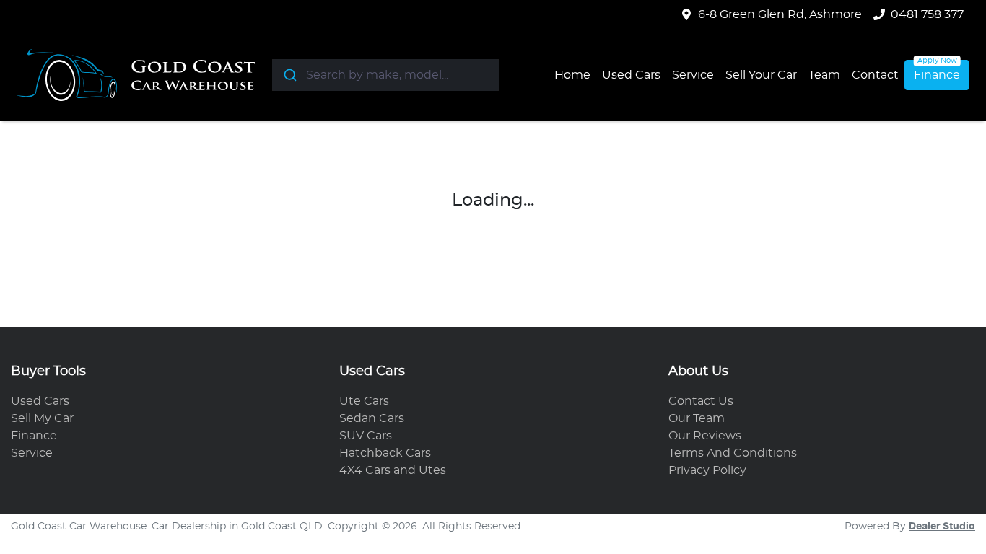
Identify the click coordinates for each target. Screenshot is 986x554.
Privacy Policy (707, 470)
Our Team (696, 418)
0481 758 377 (927, 14)
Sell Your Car (761, 75)
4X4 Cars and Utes (392, 470)
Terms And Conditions (732, 453)
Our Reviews (704, 435)
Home (572, 75)
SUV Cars (365, 435)
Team (824, 75)
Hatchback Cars (385, 453)
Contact (875, 75)
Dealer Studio (942, 527)
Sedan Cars (371, 418)
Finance (937, 75)
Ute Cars (364, 401)
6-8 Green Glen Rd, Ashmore (780, 14)
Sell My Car (42, 418)
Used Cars (631, 75)
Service (693, 75)
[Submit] (289, 75)
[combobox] (385, 75)
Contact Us (700, 401)
